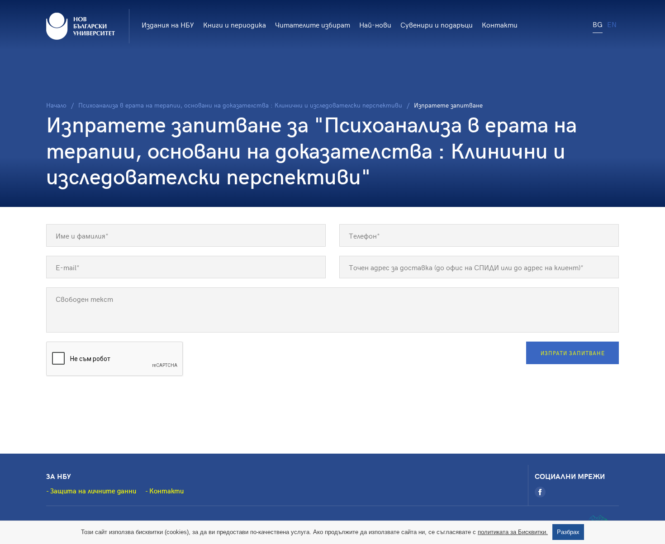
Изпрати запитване (573, 352)
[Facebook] (540, 492)
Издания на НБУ (168, 24)
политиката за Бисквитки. (513, 532)
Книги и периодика (234, 24)
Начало (56, 105)
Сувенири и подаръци (436, 24)
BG (598, 24)
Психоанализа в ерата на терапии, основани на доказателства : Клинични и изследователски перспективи (240, 105)
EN (612, 24)
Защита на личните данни (93, 490)
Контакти (500, 24)
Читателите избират (312, 24)
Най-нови (375, 24)
